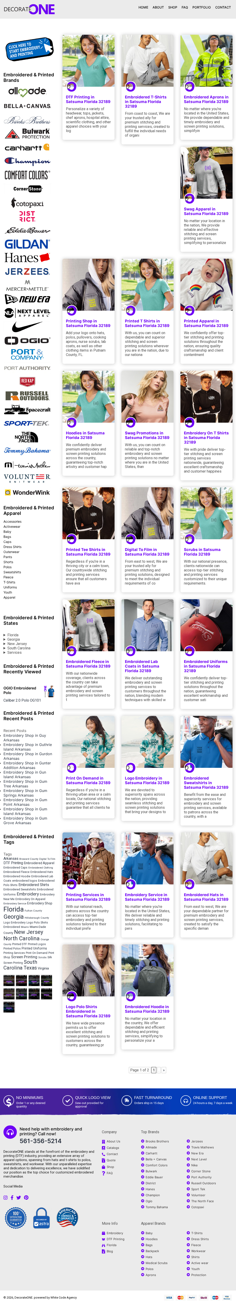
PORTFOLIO (201, 7)
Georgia (13, 639)
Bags (7, 537)
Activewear (11, 526)
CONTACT (223, 7)
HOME (143, 7)
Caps (7, 542)
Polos (7, 567)
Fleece (8, 577)
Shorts (8, 562)
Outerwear (11, 552)
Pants (7, 557)
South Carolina (18, 648)
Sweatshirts (12, 572)
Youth (7, 592)
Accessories (12, 521)
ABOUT (158, 7)
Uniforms (10, 587)
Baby (7, 531)
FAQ (185, 7)
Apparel (9, 597)
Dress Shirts (12, 547)
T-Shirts (9, 582)
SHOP (172, 7)
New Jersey (17, 644)
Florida (12, 635)
